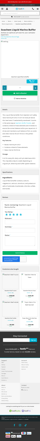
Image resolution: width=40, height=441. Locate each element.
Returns (3, 375)
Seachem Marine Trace (29, 290)
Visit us (3, 389)
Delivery (3, 364)
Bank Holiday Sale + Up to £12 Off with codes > (20, 1)
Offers (2, 362)
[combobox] (18, 13)
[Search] (37, 13)
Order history (24, 362)
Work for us (4, 394)
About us (3, 387)
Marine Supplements (7, 24)
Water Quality (17, 21)
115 (31, 321)
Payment (3, 367)
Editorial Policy (4, 400)
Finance (3, 369)
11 (12, 292)
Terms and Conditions (6, 396)
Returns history (25, 364)
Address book (24, 367)
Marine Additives (28, 21)
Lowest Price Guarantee (6, 371)
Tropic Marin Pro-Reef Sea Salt (29, 319)
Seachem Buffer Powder (23, 123)
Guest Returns (4, 378)
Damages (3, 373)
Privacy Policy (4, 398)
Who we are (4, 391)
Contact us (4, 380)
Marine (10, 21)
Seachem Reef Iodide (10, 318)
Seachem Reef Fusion (10, 290)
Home (3, 21)
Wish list (23, 369)
